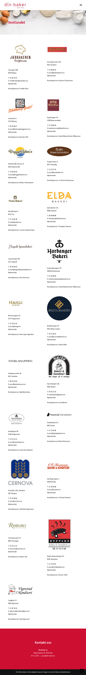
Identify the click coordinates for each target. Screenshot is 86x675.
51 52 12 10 (13, 546)
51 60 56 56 (13, 172)
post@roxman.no (55, 490)
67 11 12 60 (34, 656)
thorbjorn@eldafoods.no (57, 218)
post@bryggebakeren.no (18, 175)
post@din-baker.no (48, 656)
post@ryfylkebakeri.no (56, 567)
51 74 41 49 (13, 219)
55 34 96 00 (52, 125)
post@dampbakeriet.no (57, 433)
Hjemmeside (12, 84)
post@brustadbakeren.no (58, 337)
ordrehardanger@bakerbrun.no (59, 279)
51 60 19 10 (13, 78)
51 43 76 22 (13, 608)
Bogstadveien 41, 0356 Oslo (43, 653)
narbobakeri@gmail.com (57, 395)
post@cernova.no (16, 501)
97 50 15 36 (52, 392)
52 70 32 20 (13, 323)
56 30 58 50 (13, 267)
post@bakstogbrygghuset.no (20, 129)
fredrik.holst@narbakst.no (19, 81)
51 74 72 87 (52, 564)
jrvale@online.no (15, 222)
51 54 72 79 (52, 169)
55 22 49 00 (13, 498)
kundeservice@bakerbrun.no (59, 128)
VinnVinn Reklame (54, 672)
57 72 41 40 (52, 430)
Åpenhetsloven (65, 672)
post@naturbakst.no (17, 442)
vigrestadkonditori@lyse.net (20, 611)
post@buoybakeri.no (56, 172)
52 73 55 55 (13, 439)
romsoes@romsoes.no (17, 549)
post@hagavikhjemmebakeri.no (20, 270)
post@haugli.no (15, 326)
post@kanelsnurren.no (18, 384)
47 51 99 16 (52, 334)
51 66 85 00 (52, 70)
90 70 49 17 (13, 126)
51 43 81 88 (52, 487)
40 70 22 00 (13, 381)
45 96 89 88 (52, 216)
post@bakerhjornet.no (56, 73)
